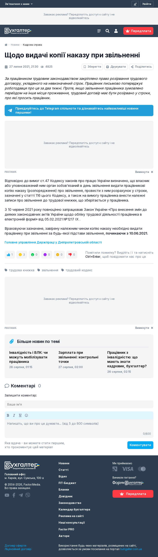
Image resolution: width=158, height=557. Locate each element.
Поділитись (143, 66)
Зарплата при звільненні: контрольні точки (78, 357)
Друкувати (118, 66)
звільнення (50, 270)
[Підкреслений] (20, 415)
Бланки (64, 489)
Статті (63, 469)
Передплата (136, 494)
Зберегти (94, 66)
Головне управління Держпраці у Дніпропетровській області (53, 242)
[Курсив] (14, 415)
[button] (116, 31)
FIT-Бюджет (67, 483)
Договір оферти (15, 545)
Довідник (65, 496)
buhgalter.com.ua (131, 549)
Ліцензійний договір (18, 549)
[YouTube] (7, 495)
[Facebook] (14, 495)
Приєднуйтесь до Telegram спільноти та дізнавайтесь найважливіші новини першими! (76, 110)
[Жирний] (8, 415)
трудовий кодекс (79, 270)
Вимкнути (142, 171)
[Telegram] (20, 495)
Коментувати (140, 445)
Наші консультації (72, 522)
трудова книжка (21, 270)
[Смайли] (26, 415)
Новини (64, 463)
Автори (64, 535)
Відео (63, 476)
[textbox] (79, 428)
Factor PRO (66, 529)
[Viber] (27, 495)
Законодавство (70, 502)
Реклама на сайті (71, 516)
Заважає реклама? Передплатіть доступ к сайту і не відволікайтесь (79, 16)
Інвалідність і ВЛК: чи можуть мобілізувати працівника (28, 357)
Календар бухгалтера (74, 509)
